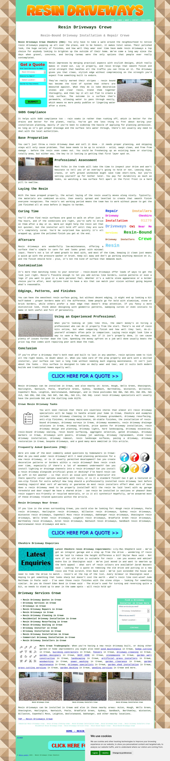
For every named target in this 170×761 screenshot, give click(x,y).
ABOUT (127, 20)
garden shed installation (123, 664)
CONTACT (135, 20)
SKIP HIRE (83, 655)
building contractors (65, 652)
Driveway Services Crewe (39, 593)
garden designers (50, 655)
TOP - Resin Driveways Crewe (35, 719)
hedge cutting (143, 649)
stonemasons (113, 655)
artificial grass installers (120, 658)
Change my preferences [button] (122, 753)
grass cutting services (32, 668)
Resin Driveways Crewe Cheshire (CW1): (42, 42)
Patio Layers (23, 755)
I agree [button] (95, 753)
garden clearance (116, 661)
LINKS (119, 20)
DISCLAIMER (146, 20)
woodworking (47, 661)
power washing (79, 661)
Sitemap (20, 738)
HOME (112, 20)
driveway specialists (81, 664)
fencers (97, 652)
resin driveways (44, 524)
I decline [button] (105, 753)
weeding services (102, 668)
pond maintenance (111, 649)
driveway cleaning (128, 652)
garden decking (69, 668)
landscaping (78, 658)
